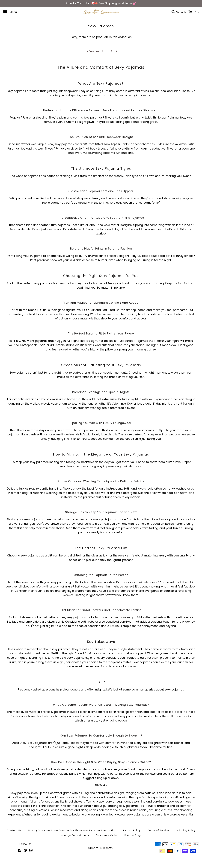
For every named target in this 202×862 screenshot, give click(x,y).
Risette (108, 848)
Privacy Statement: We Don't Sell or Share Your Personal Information (72, 830)
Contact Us (14, 830)
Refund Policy (131, 830)
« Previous (93, 51)
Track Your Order (106, 835)
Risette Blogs (133, 835)
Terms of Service (158, 830)
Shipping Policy (185, 830)
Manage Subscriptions (75, 835)
